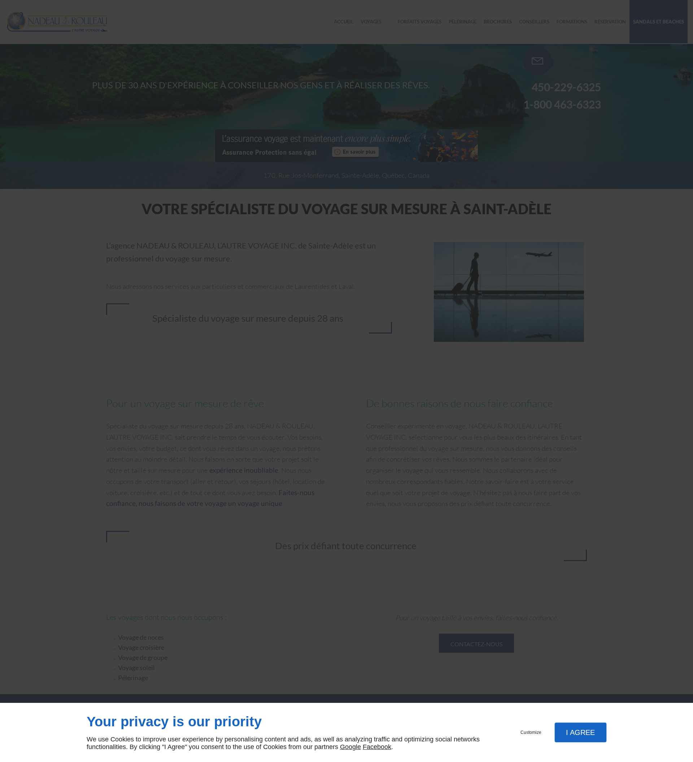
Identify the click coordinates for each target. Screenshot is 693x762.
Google (350, 746)
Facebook (377, 746)
